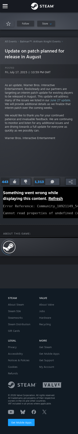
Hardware (45, 317)
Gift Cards (14, 330)
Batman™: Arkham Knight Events (40, 41)
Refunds (13, 373)
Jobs (42, 311)
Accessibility (15, 353)
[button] (25, 23)
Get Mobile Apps (21, 422)
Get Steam (45, 347)
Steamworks (15, 317)
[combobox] (46, 24)
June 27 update (60, 100)
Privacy (12, 347)
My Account (46, 366)
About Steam (16, 304)
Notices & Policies (18, 360)
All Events (11, 41)
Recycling (45, 324)
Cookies (12, 366)
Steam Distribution (19, 324)
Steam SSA (14, 311)
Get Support (46, 360)
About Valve (46, 304)
